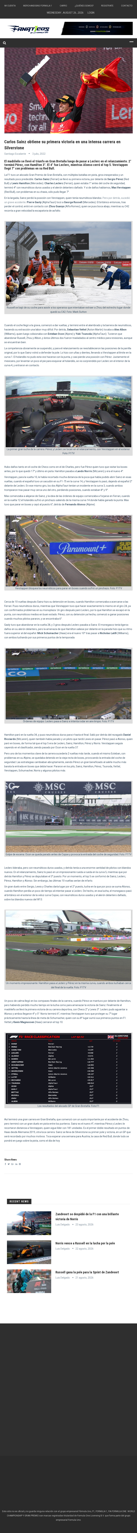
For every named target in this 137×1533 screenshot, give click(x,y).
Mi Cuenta (10, 5)
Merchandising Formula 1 (37, 5)
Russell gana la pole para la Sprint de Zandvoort (87, 1272)
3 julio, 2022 (38, 153)
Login (91, 12)
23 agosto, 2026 (84, 1224)
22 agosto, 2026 (84, 1248)
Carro (63, 5)
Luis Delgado (62, 1224)
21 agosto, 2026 (84, 1277)
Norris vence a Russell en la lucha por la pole (85, 1243)
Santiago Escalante (15, 153)
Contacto (127, 5)
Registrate (107, 5)
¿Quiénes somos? (84, 5)
